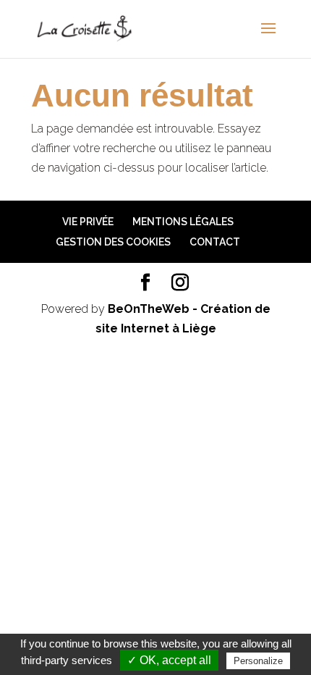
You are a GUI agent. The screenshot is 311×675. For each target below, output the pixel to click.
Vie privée (88, 221)
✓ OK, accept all (169, 660)
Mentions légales (183, 221)
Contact (214, 242)
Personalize (258, 660)
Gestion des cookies (113, 242)
